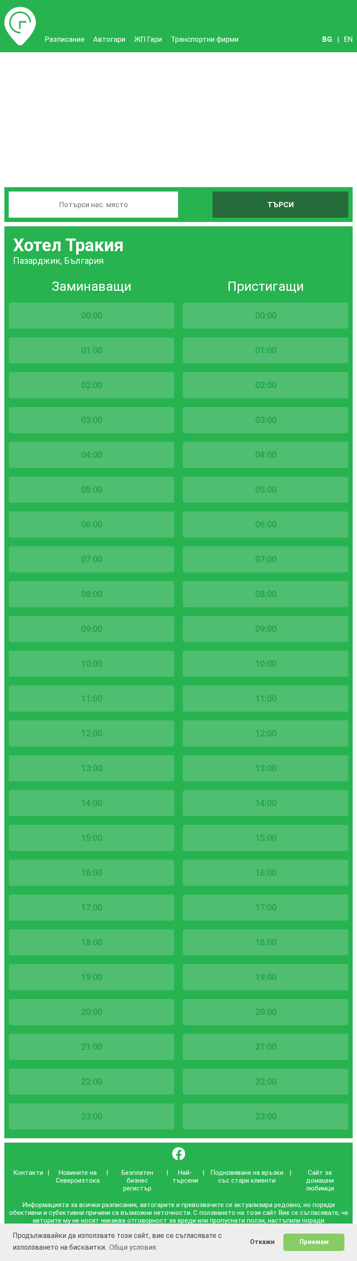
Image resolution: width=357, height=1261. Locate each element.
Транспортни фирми (205, 39)
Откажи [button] (262, 1242)
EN (348, 39)
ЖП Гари (148, 39)
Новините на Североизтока (78, 1176)
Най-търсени (185, 1176)
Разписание (20, 11)
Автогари (109, 39)
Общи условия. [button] (133, 1247)
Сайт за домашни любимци (320, 1180)
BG (327, 39)
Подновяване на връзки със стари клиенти (246, 1176)
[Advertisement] (178, 117)
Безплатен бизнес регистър (137, 1180)
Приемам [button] (314, 1242)
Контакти (28, 1173)
